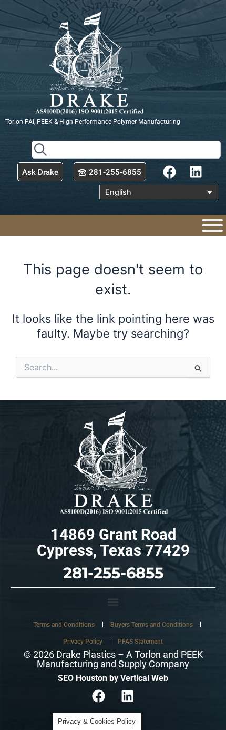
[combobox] (126, 150)
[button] (113, 601)
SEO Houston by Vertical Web (113, 678)
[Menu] (212, 225)
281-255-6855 (113, 573)
